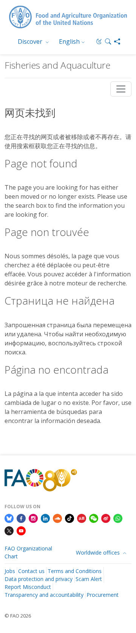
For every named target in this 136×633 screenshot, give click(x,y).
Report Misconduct (28, 586)
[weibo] (105, 517)
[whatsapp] (117, 517)
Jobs (10, 571)
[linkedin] (45, 517)
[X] (9, 530)
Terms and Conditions (75, 571)
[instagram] (33, 517)
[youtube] (21, 530)
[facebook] (21, 517)
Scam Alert (89, 578)
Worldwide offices (98, 552)
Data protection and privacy (39, 578)
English (69, 41)
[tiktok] (69, 517)
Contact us (31, 571)
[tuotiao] (81, 517)
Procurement (103, 594)
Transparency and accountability (44, 594)
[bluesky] (9, 517)
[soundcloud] (57, 517)
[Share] (117, 41)
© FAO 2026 (18, 615)
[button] (108, 41)
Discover (31, 41)
